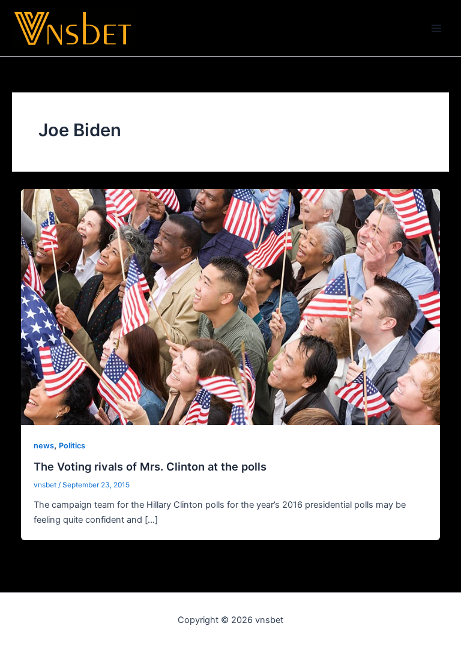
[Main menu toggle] (436, 28)
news (44, 445)
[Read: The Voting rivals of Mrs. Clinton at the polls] (231, 306)
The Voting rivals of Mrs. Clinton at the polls (150, 466)
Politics (72, 445)
